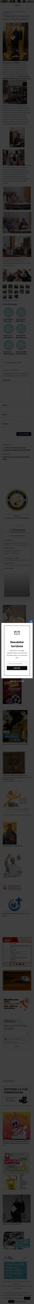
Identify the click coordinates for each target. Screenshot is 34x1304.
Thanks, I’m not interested (17, 681)
